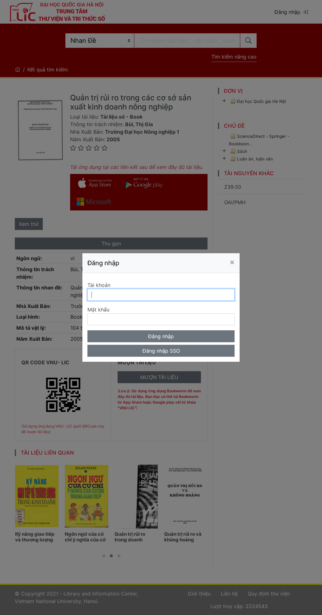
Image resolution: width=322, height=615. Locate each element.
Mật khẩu (98, 309)
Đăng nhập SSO (161, 351)
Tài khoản (98, 285)
